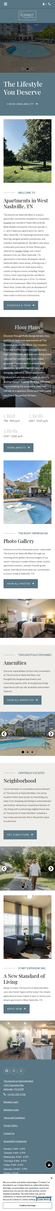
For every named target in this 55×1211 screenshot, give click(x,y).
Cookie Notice (43, 1199)
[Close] (51, 1178)
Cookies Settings (27, 1205)
